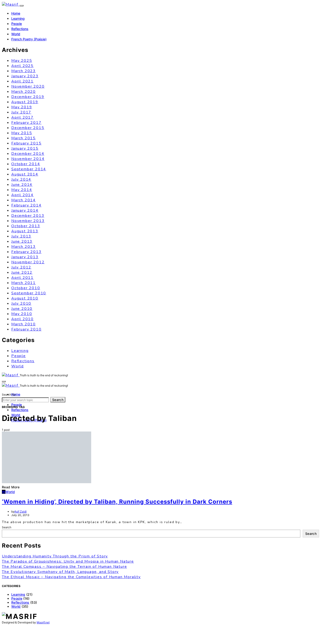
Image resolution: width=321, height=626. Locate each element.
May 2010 (21, 313)
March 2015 (23, 138)
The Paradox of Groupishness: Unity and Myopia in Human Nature (68, 561)
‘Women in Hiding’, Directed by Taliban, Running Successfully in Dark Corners (117, 501)
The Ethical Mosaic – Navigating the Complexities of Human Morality (71, 576)
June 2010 (21, 308)
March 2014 (23, 200)
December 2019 (27, 96)
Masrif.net (43, 622)
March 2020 (23, 91)
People (16, 24)
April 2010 (22, 319)
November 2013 (27, 220)
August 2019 (24, 102)
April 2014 (22, 195)
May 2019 (21, 107)
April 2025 (22, 65)
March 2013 (23, 246)
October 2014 (25, 164)
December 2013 (27, 215)
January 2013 (25, 257)
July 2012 (21, 267)
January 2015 (25, 148)
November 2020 (27, 86)
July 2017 (21, 112)
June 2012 (21, 272)
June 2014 (21, 184)
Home (15, 13)
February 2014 (26, 205)
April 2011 (22, 277)
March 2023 (23, 71)
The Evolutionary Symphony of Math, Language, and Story (60, 571)
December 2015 (27, 127)
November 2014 (27, 158)
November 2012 (27, 262)
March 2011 (23, 282)
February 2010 (26, 329)
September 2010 (28, 293)
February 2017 (26, 122)
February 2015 (26, 143)
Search (57, 400)
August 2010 (24, 298)
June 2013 (21, 241)
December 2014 (27, 153)
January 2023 (25, 76)
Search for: (9, 394)
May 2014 (21, 189)
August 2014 (24, 174)
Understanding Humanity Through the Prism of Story (55, 556)
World (15, 34)
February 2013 (26, 251)
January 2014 (25, 210)
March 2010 (23, 324)
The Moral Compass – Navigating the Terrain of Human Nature (64, 566)
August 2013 (24, 231)
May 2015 (21, 133)
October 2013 (25, 226)
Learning (18, 18)
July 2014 (21, 179)
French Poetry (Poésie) (29, 39)
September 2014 (28, 169)
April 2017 (22, 117)
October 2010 (25, 288)
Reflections (19, 29)
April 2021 (22, 81)
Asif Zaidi (20, 511)
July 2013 (21, 236)
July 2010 (21, 303)
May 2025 (21, 60)
